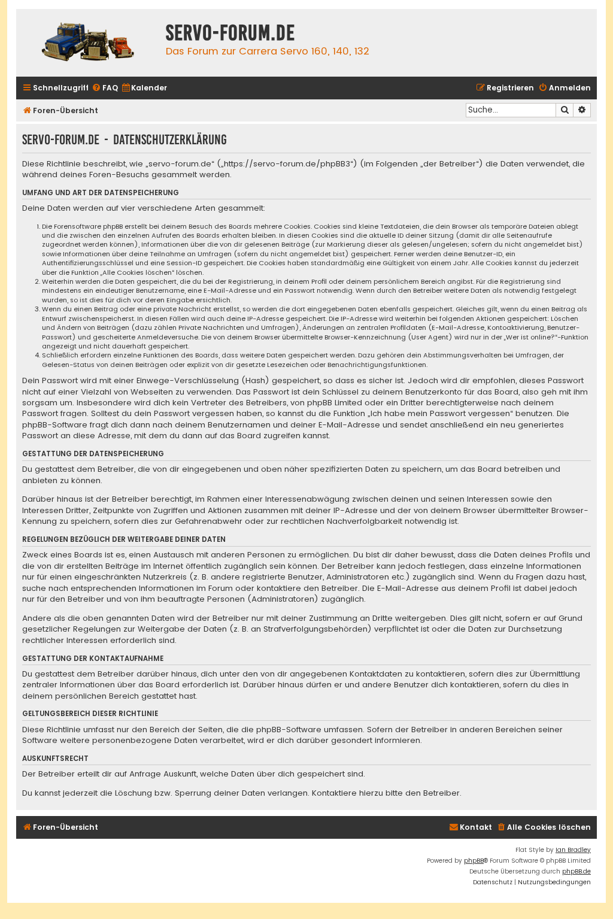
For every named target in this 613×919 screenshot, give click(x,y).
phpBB (474, 860)
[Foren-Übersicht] (88, 43)
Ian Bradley (573, 849)
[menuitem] (105, 88)
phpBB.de (576, 871)
